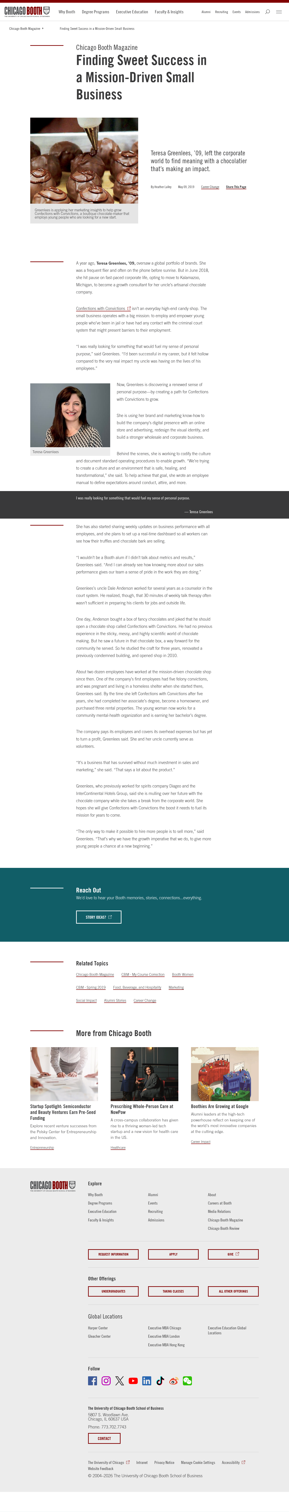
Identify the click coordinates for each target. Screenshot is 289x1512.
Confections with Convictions (100, 308)
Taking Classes (173, 1291)
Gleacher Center (99, 1336)
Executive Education (132, 11)
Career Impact (200, 1142)
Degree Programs (95, 11)
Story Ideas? (96, 917)
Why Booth (67, 11)
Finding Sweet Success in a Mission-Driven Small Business (97, 28)
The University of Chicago (106, 1462)
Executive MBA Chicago (164, 1328)
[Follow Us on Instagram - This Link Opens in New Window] (106, 1380)
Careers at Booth (220, 1203)
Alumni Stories (115, 1000)
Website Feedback (100, 1468)
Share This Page (236, 187)
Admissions (252, 12)
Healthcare (118, 1147)
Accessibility (231, 1462)
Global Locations (105, 1316)
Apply (173, 1254)
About (212, 1194)
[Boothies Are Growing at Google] (225, 1074)
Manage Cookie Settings (198, 1462)
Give (230, 1254)
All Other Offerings (233, 1291)
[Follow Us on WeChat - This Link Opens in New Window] (187, 1380)
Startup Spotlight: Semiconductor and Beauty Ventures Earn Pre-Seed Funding (63, 1112)
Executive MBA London (164, 1336)
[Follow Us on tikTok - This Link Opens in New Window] (160, 1380)
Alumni (206, 12)
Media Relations (219, 1211)
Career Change (210, 187)
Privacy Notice (164, 1462)
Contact (104, 1438)
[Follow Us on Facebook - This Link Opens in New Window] (92, 1380)
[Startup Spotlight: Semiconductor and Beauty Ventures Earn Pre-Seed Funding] (64, 1074)
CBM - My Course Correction (143, 974)
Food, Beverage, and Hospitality (137, 987)
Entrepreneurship (42, 1147)
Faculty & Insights (169, 11)
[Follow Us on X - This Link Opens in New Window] (119, 1380)
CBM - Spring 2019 (91, 987)
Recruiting (221, 12)
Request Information (113, 1254)
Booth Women (182, 974)
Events (237, 12)
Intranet (142, 1462)
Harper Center (98, 1328)
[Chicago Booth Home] (27, 11)
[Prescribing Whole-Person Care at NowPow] (144, 1074)
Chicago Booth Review (223, 1228)
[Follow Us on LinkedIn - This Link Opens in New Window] (146, 1380)
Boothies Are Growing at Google (220, 1106)
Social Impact (86, 1000)
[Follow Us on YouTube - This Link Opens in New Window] (133, 1380)
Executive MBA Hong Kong (166, 1344)
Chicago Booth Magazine (24, 28)
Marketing (176, 987)
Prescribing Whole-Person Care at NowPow (142, 1109)
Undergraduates (113, 1291)
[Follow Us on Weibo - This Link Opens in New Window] (173, 1380)
